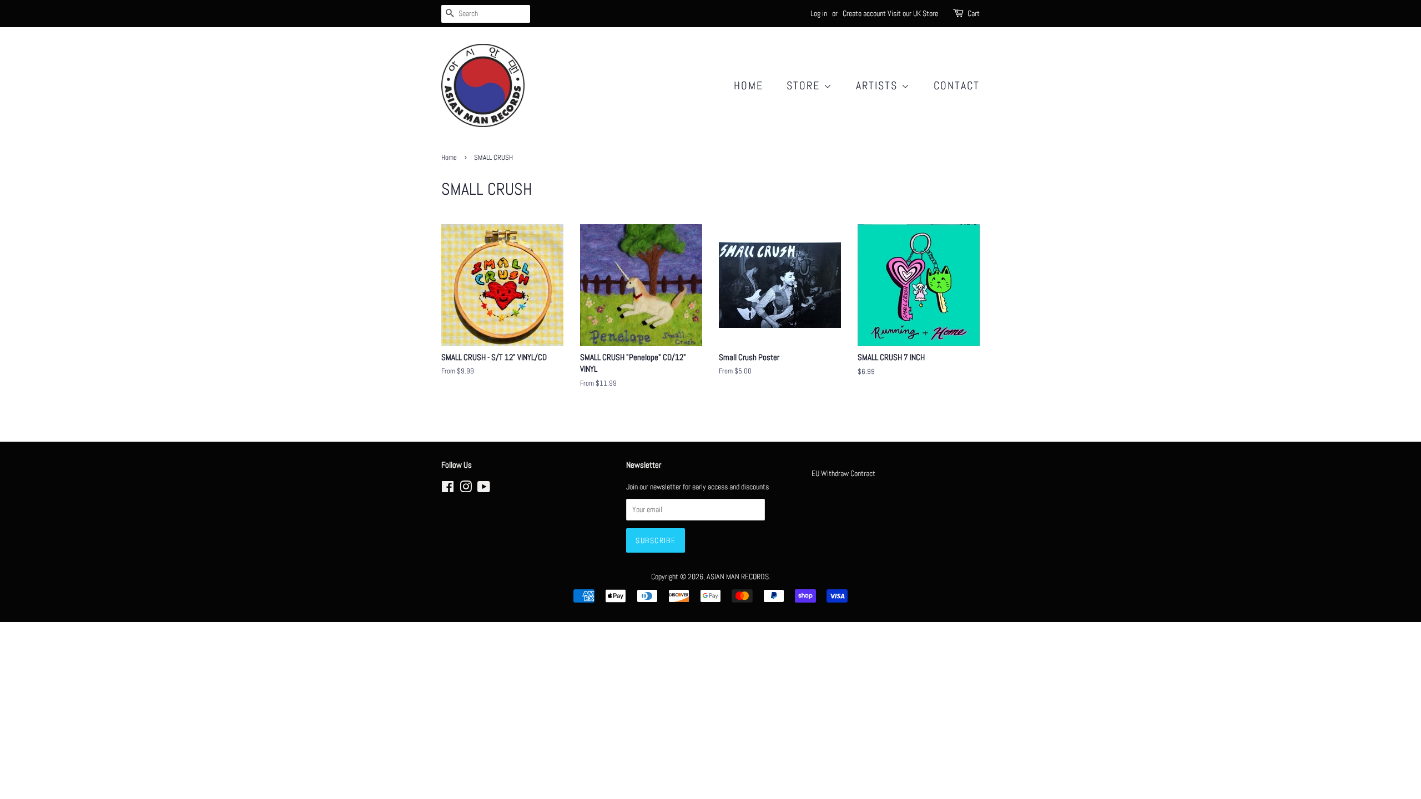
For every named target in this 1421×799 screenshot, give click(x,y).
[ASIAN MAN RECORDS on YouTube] (483, 489)
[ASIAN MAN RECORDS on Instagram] (466, 489)
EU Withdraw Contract (843, 473)
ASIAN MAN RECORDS (738, 576)
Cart (974, 13)
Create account (864, 13)
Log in (818, 13)
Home (748, 85)
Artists (878, 85)
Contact (957, 85)
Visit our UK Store (913, 13)
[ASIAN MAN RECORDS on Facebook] (447, 489)
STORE (805, 85)
